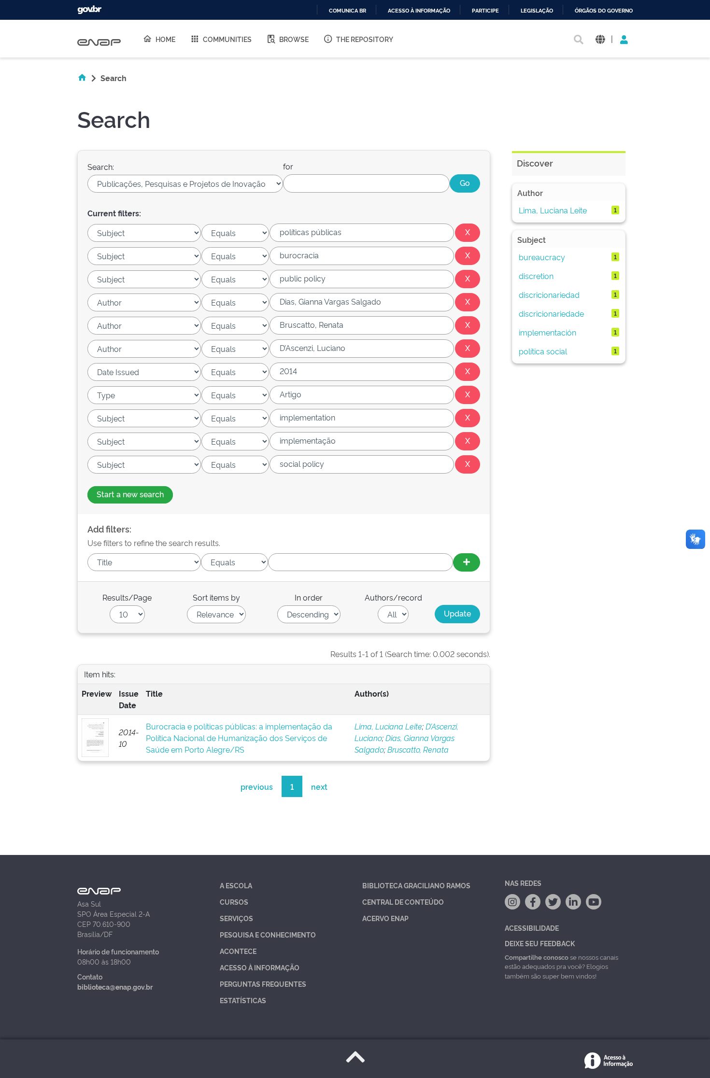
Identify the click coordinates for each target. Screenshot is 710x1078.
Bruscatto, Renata (418, 749)
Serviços (236, 918)
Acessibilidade (532, 927)
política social (543, 351)
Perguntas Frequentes (263, 983)
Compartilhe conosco (536, 956)
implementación (547, 332)
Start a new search (130, 494)
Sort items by (216, 597)
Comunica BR (347, 11)
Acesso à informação (419, 11)
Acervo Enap (385, 918)
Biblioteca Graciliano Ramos (416, 885)
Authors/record (393, 597)
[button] (600, 39)
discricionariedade (551, 313)
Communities (227, 38)
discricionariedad (549, 294)
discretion (536, 275)
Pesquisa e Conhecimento (268, 934)
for (288, 166)
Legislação (537, 11)
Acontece (238, 950)
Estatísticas (243, 1000)
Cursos (234, 901)
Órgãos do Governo (604, 11)
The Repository (364, 38)
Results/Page (127, 597)
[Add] (466, 562)
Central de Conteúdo (403, 901)
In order (309, 597)
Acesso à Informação (259, 967)
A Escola (236, 885)
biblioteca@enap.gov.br (115, 986)
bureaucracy (542, 257)
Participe (485, 11)
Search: (100, 166)
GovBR (89, 9)
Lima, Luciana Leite (388, 726)
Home (165, 38)
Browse (294, 38)
